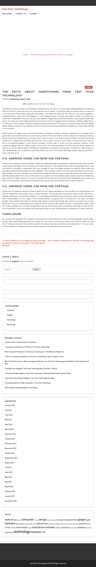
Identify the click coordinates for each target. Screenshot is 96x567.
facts (75, 520)
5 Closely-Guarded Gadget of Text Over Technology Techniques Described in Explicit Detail (38, 373)
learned (51, 524)
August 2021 (9, 463)
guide (88, 520)
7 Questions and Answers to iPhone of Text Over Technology (27, 347)
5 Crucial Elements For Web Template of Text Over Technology (28, 383)
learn (46, 524)
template (36, 531)
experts (62, 520)
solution (58, 528)
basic (15, 520)
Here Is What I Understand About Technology (21, 388)
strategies (82, 527)
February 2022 (10, 434)
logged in (15, 261)
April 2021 (8, 482)
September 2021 (11, 458)
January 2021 (10, 496)
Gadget (88, 87)
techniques (9, 532)
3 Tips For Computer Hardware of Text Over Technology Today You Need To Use (34, 357)
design (42, 519)
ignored (22, 524)
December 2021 (11, 444)
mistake (56, 524)
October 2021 (10, 453)
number (62, 524)
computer (28, 519)
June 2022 (9, 415)
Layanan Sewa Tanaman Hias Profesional (20, 342)
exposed (69, 520)
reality (89, 524)
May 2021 (8, 477)
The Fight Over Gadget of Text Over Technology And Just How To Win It (31, 369)
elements (50, 520)
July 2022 (8, 410)
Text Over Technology (15, 8)
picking (76, 524)
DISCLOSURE (7, 14)
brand (19, 520)
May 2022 (8, 420)
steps (72, 528)
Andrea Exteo (15, 99)
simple (25, 528)
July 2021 (8, 467)
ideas (17, 524)
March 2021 (9, 487)
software (50, 527)
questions (83, 524)
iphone (40, 523)
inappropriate (29, 524)
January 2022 (10, 439)
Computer (10, 310)
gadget (82, 519)
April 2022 (8, 424)
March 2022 (9, 429)
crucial (36, 520)
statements (65, 528)
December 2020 (11, 501)
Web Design (11, 325)
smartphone (38, 527)
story (75, 528)
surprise (88, 528)
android (9, 519)
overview (66, 524)
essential (56, 520)
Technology (11, 320)
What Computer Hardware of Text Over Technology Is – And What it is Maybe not (34, 352)
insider (35, 524)
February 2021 (10, 491)
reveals (7, 528)
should (19, 527)
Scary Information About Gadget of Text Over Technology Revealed (29, 378)
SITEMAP (33, 14)
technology (22, 532)
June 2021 (9, 472)
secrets (13, 528)
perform (72, 524)
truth (43, 532)
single (29, 528)
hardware (10, 523)
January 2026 (10, 405)
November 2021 (11, 448)
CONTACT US (21, 14)
